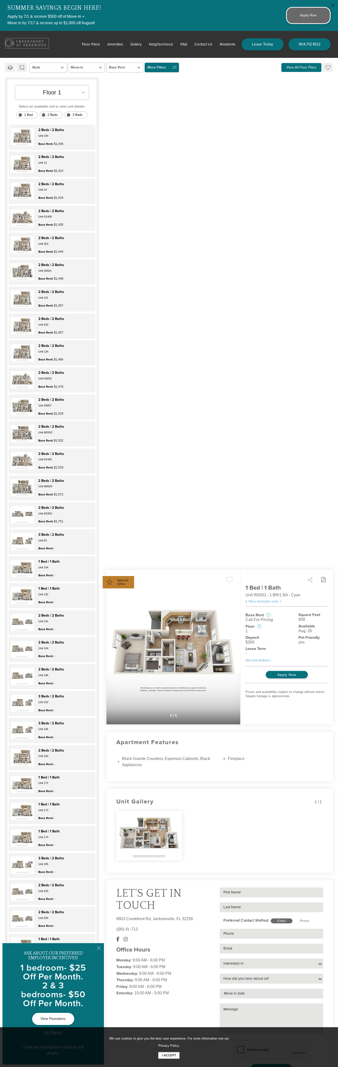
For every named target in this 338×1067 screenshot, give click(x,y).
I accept (169, 1055)
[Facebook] (118, 939)
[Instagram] (125, 939)
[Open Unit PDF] (323, 580)
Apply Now (286, 675)
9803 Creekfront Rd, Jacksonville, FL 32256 (154, 919)
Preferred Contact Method (245, 920)
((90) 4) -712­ (127, 929)
